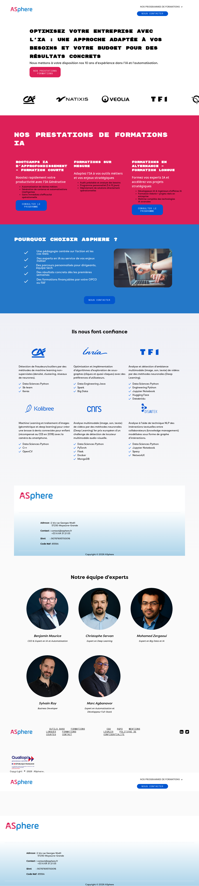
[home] (21, 9)
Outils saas (57, 728)
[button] (161, 6)
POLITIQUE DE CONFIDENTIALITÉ (120, 733)
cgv (109, 728)
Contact (67, 734)
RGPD (120, 728)
